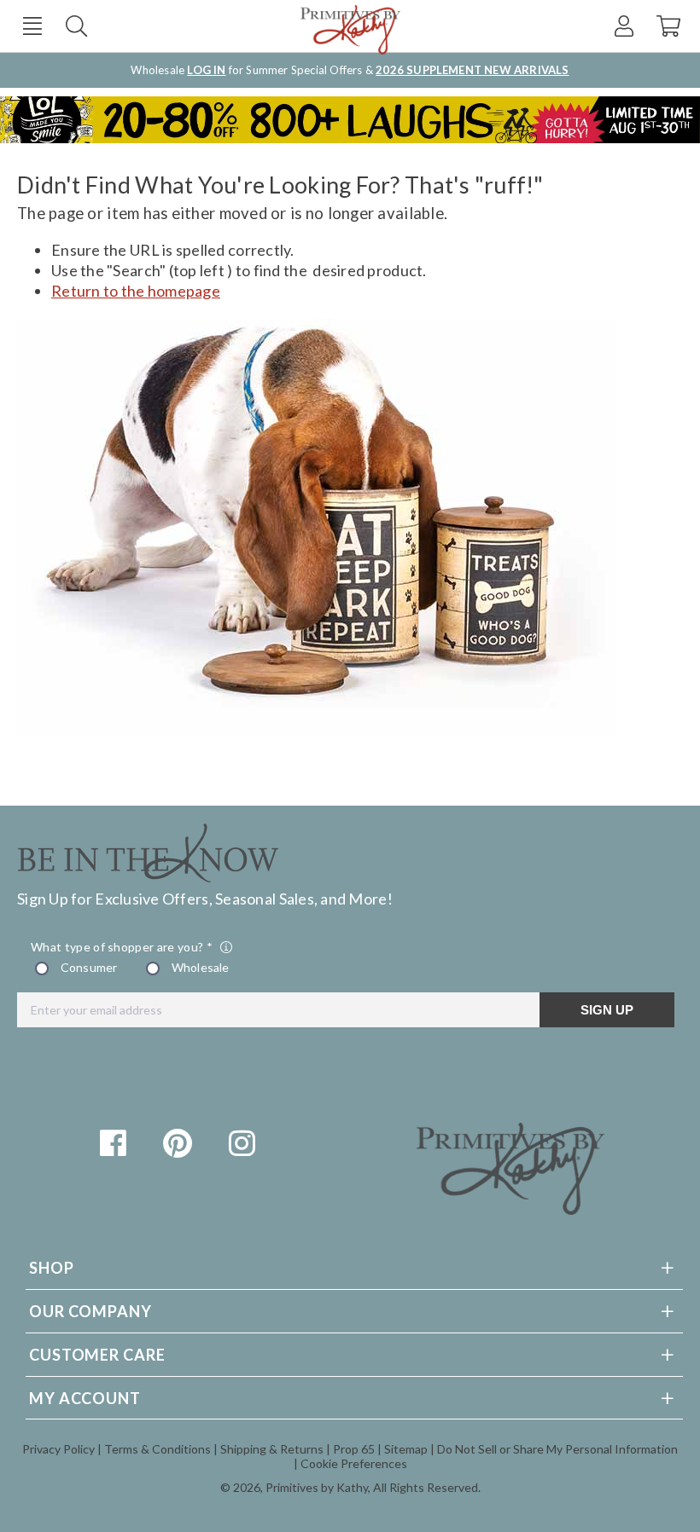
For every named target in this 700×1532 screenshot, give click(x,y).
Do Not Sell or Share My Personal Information (557, 1449)
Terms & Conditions (157, 1449)
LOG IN (206, 70)
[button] (32, 26)
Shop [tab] (51, 1267)
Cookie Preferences (353, 1463)
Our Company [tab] (90, 1311)
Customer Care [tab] (97, 1354)
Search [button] (76, 26)
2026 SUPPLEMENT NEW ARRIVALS (472, 70)
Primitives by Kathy (316, 1487)
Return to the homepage (135, 290)
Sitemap (406, 1449)
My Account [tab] (85, 1398)
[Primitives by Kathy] (510, 1209)
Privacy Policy (58, 1449)
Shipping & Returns (272, 1449)
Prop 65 (354, 1449)
